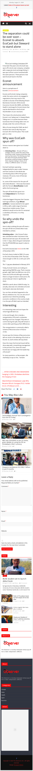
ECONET (26, 51)
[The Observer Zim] (3, 23)
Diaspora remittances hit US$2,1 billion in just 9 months (16, 468)
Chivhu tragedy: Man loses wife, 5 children (20, 608)
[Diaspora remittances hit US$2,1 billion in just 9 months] (16, 450)
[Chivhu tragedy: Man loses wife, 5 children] (6, 606)
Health (3, 695)
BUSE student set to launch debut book (14, 579)
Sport (2, 698)
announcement (13, 90)
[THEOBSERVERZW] (11, 668)
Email (3, 521)
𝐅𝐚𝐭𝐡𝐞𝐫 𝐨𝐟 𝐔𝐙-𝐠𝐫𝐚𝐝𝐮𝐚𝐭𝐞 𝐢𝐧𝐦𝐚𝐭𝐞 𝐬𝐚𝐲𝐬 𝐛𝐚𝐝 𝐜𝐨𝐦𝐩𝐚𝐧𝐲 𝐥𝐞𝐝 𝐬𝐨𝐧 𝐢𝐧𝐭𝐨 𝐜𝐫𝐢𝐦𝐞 (18, 6)
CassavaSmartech (14, 51)
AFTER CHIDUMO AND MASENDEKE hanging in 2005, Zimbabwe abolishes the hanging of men (15, 374)
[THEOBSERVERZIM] (11, 639)
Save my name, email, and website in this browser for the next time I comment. (14, 544)
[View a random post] (30, 23)
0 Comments (24, 583)
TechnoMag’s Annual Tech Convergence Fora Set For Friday (16, 416)
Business (6, 30)
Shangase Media (18, 765)
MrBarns (17, 49)
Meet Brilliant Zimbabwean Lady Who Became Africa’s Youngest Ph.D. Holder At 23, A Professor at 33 (16, 383)
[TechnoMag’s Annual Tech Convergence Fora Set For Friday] (16, 399)
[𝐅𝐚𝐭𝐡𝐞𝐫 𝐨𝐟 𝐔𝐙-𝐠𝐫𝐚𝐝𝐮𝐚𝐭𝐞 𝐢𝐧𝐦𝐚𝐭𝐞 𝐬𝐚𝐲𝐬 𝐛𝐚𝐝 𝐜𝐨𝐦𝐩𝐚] (6, 595)
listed (19, 249)
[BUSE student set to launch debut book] (16, 559)
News (5, 575)
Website (4, 531)
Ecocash (22, 51)
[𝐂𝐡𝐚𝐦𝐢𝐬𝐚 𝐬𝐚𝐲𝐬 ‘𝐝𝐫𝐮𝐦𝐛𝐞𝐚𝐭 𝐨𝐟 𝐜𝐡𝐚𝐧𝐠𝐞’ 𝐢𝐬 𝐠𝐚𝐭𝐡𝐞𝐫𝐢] (6, 616)
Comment (5, 486)
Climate (3, 689)
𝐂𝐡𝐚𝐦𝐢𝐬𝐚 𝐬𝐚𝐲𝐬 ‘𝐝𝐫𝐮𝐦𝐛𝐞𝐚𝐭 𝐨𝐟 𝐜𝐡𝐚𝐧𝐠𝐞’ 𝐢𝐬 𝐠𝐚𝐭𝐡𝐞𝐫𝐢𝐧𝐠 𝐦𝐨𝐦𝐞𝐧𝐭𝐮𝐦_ (21, 618)
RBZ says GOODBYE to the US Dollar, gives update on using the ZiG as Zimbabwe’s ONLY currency (15, 442)
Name (3, 511)
